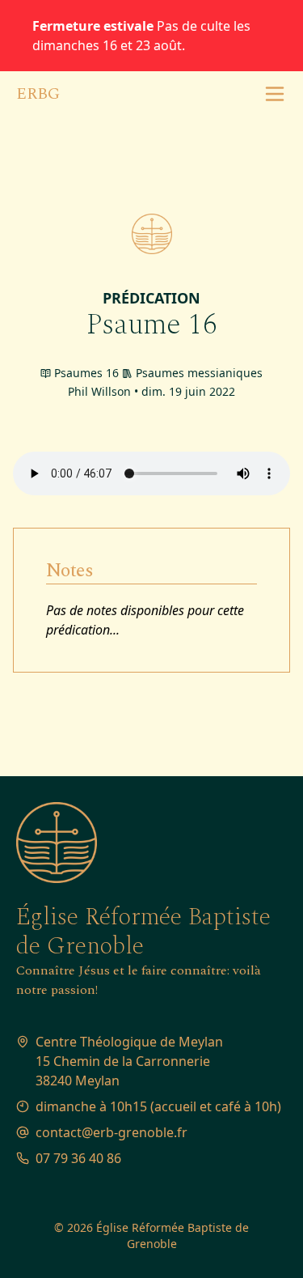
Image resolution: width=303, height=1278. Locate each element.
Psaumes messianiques (199, 372)
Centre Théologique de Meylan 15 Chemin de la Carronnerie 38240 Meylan (129, 1061)
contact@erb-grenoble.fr (111, 1132)
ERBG (38, 94)
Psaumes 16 (86, 372)
